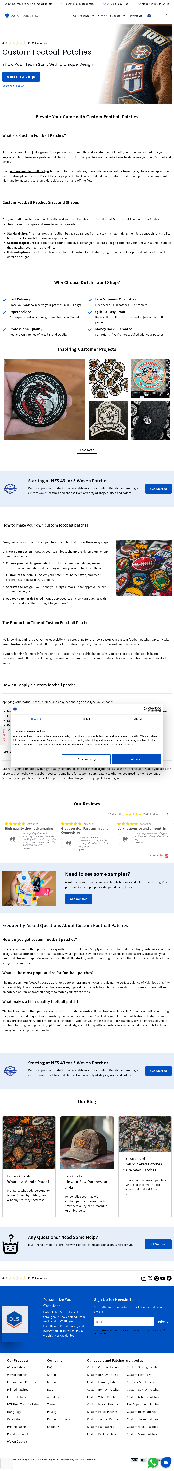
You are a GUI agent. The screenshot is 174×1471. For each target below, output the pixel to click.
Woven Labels (16, 1367)
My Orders (136, 15)
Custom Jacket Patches (142, 1419)
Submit (163, 1321)
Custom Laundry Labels (103, 1382)
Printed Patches (17, 1389)
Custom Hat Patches (100, 1427)
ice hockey (23, 773)
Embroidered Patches (21, 1382)
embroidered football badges (29, 171)
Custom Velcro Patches (102, 1397)
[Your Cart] (165, 15)
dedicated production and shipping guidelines (33, 658)
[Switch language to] (149, 16)
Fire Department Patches (143, 1404)
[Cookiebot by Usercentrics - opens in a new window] (146, 709)
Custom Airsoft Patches (142, 1427)
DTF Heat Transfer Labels (24, 1404)
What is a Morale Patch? (28, 1181)
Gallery (52, 1382)
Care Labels (15, 1419)
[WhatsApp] (153, 1463)
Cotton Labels (16, 1397)
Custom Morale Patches (103, 1404)
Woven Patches (17, 1375)
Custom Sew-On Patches (143, 1389)
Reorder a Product (13, 85)
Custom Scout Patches (142, 1434)
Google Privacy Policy (143, 1330)
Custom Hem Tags (139, 1375)
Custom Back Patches (101, 1434)
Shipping (53, 1427)
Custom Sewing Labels (142, 1367)
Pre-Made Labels (18, 1434)
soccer (10, 773)
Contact (52, 1375)
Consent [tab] (36, 718)
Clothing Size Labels (140, 1382)
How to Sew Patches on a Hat (86, 1184)
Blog (50, 1389)
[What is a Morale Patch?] (29, 1142)
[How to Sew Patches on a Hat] (86, 1142)
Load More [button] (87, 450)
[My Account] (157, 16)
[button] (44, 399)
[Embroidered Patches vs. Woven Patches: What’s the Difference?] (145, 1134)
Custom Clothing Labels (103, 1367)
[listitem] (30, 836)
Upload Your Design (21, 77)
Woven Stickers (17, 1441)
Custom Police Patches (102, 1412)
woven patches (75, 954)
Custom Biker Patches (141, 1412)
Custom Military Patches (143, 1397)
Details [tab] (87, 718)
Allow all (136, 759)
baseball (40, 773)
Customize (84, 759)
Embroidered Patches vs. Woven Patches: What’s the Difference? (143, 1168)
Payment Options (58, 1419)
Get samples (78, 899)
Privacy (52, 1412)
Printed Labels (17, 1427)
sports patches (99, 773)
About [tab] (138, 718)
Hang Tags (14, 1412)
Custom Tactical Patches (103, 1419)
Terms (51, 1404)
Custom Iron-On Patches (103, 1389)
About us (53, 1397)
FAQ (49, 1367)
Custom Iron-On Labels (102, 1375)
